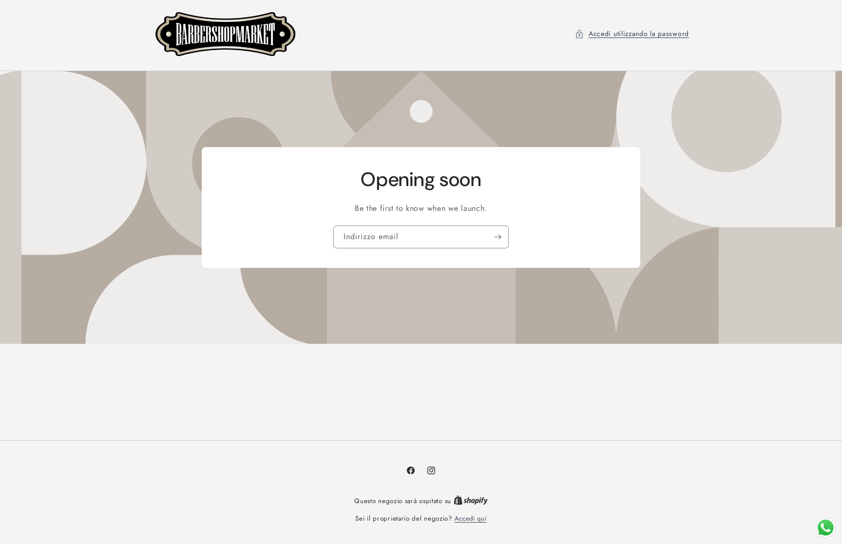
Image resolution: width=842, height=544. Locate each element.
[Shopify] (471, 501)
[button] (632, 34)
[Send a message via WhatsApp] (825, 527)
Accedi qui (471, 518)
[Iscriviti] (497, 236)
